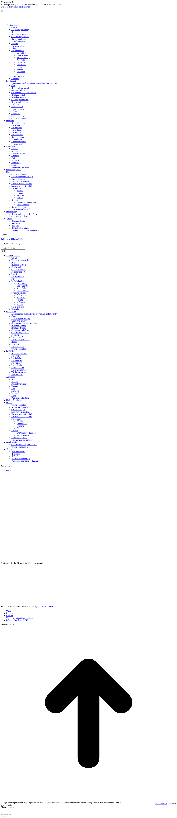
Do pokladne (18, 239)
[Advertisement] (88, 494)
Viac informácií (161, 804)
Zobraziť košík (7, 239)
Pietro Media (47, 606)
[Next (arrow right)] (5, 816)
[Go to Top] (88, 800)
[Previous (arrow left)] (2, 816)
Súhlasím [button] (172, 804)
